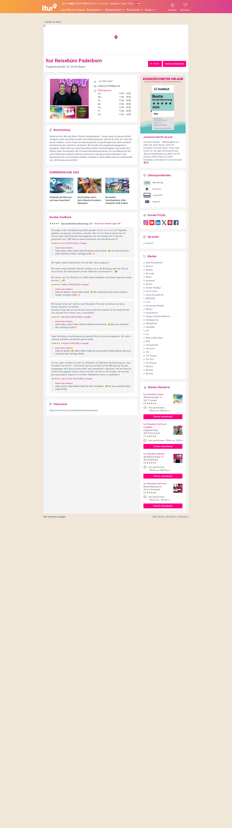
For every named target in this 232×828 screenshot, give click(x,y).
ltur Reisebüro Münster (154, 453)
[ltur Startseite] (49, 7)
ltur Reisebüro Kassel (153, 394)
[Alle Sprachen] (138, 3)
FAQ (130, 3)
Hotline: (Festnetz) (79, 3)
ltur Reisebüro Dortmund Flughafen (155, 426)
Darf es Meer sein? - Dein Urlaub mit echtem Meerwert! (90, 200)
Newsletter (115, 3)
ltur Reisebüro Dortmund (154, 483)
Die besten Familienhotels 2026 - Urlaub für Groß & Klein (116, 200)
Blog (124, 3)
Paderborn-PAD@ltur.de (109, 86)
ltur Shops (103, 3)
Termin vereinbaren (174, 64)
